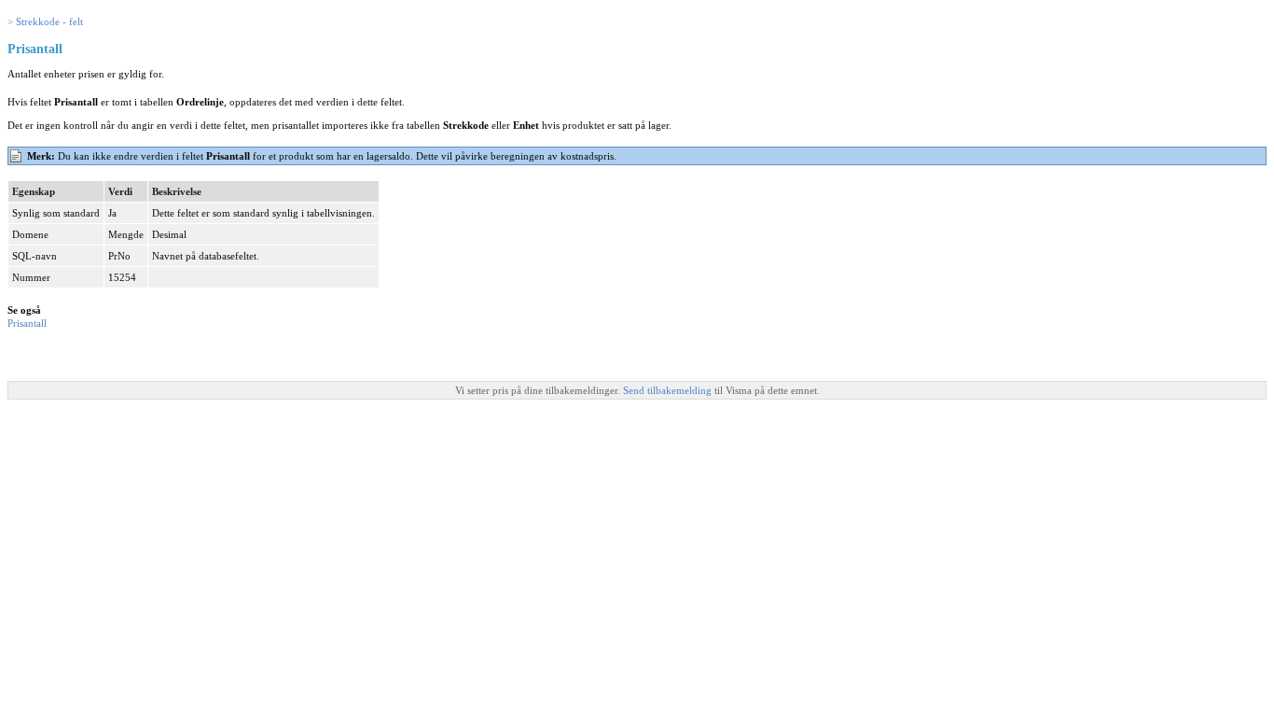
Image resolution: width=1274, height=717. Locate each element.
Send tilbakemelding (668, 390)
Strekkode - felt (49, 21)
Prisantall (27, 323)
